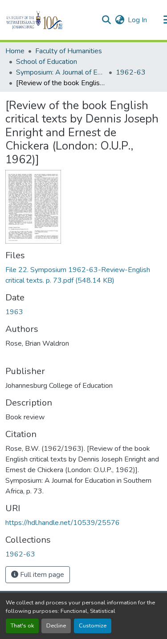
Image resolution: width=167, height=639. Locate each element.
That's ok (22, 626)
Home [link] (14, 51)
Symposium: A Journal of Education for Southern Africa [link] (60, 72)
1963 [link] (14, 312)
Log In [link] (137, 20)
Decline (56, 626)
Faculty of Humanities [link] (68, 51)
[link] (83, 275)
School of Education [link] (46, 62)
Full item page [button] (41, 575)
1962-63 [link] (131, 72)
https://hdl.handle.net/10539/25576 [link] (62, 523)
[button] (49, 20)
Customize (92, 626)
